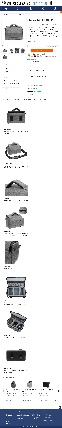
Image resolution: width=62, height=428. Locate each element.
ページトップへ (60, 407)
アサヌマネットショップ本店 (21, 414)
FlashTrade (34, 418)
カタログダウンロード (20, 418)
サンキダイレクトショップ (37, 415)
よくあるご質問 (48, 415)
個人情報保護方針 (9, 415)
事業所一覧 (8, 423)
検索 (61, 12)
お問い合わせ (55, 9)
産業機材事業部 (35, 414)
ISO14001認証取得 (35, 417)
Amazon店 (22, 417)
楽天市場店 (22, 415)
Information (8, 420)
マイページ (30, 9)
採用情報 (46, 414)
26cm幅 (7, 71)
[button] (3, 391)
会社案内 (7, 421)
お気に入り (18, 9)
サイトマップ (8, 414)
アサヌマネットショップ (6, 14)
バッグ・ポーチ (13, 14)
